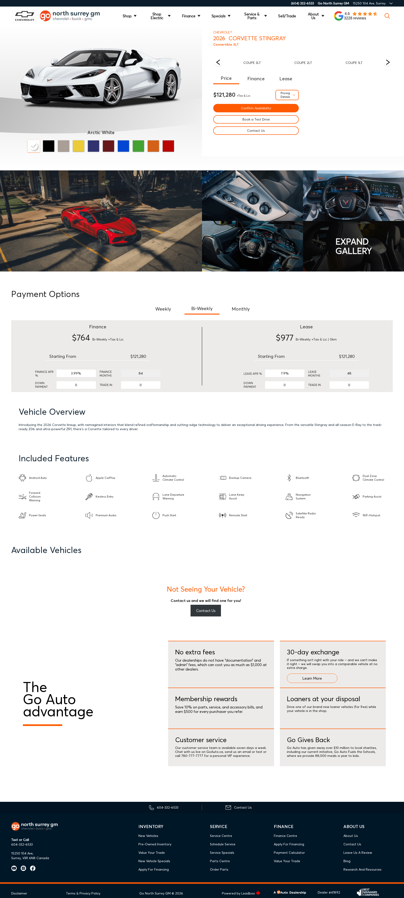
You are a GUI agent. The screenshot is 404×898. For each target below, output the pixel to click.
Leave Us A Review (357, 852)
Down (39, 383)
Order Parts (219, 869)
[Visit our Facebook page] (31, 868)
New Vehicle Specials (154, 861)
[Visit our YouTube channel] (14, 868)
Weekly (163, 309)
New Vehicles (148, 836)
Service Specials (222, 852)
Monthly (241, 309)
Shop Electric (157, 16)
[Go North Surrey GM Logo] (73, 16)
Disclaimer (19, 893)
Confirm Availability (256, 108)
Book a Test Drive (256, 119)
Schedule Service (222, 844)
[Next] (218, 63)
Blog (346, 861)
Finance (188, 16)
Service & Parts (252, 16)
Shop (127, 16)
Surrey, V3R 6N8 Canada (30, 858)
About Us (313, 16)
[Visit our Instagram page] (21, 868)
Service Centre (221, 836)
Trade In (106, 385)
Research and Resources (362, 869)
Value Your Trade (151, 852)
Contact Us (256, 130)
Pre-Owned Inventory (154, 844)
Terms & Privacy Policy (83, 893)
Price (226, 78)
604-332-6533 (22, 844)
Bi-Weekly (202, 308)
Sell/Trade (287, 16)
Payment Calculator (289, 852)
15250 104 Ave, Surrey (369, 3)
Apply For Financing (153, 869)
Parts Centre (220, 861)
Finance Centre (285, 836)
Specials (219, 16)
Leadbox (248, 893)
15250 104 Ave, (22, 853)
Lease (285, 78)
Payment (41, 387)
